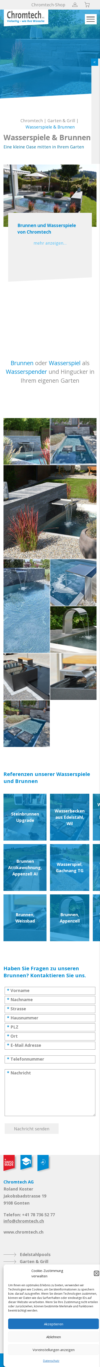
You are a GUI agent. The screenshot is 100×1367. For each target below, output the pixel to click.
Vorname (18, 990)
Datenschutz (51, 1361)
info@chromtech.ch (23, 1221)
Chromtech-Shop (48, 4)
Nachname (20, 999)
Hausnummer (22, 1017)
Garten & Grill (61, 120)
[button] (96, 1273)
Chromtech (31, 120)
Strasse (16, 1008)
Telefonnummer (25, 1059)
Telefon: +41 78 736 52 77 (29, 1214)
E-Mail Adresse (24, 1045)
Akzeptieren (53, 1324)
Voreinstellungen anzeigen (54, 1349)
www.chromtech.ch (23, 1232)
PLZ (12, 1027)
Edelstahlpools (35, 1254)
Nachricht (19, 1072)
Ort (12, 1036)
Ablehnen (53, 1336)
